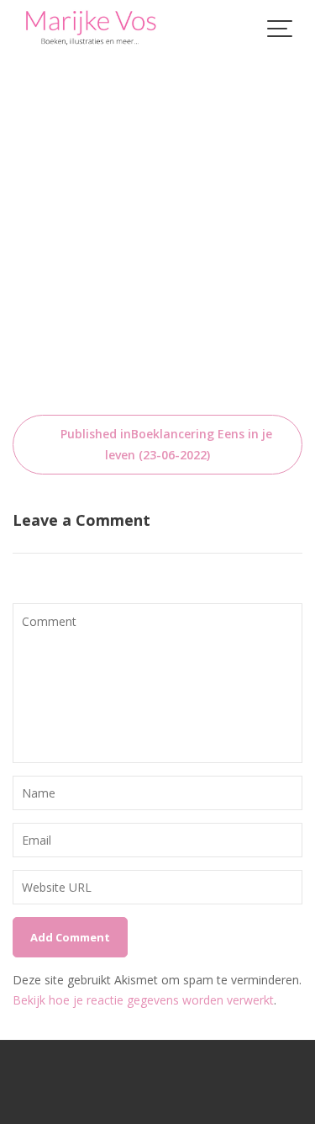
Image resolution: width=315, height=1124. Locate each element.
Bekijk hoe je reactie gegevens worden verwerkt (143, 1000)
